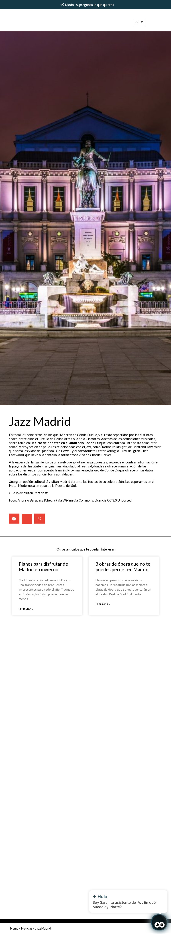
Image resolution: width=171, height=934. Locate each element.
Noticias (27, 928)
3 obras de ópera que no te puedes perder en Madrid (123, 566)
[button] (138, 22)
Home (14, 928)
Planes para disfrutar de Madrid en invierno (43, 566)
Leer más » (26, 609)
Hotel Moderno (20, 485)
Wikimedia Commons (78, 500)
